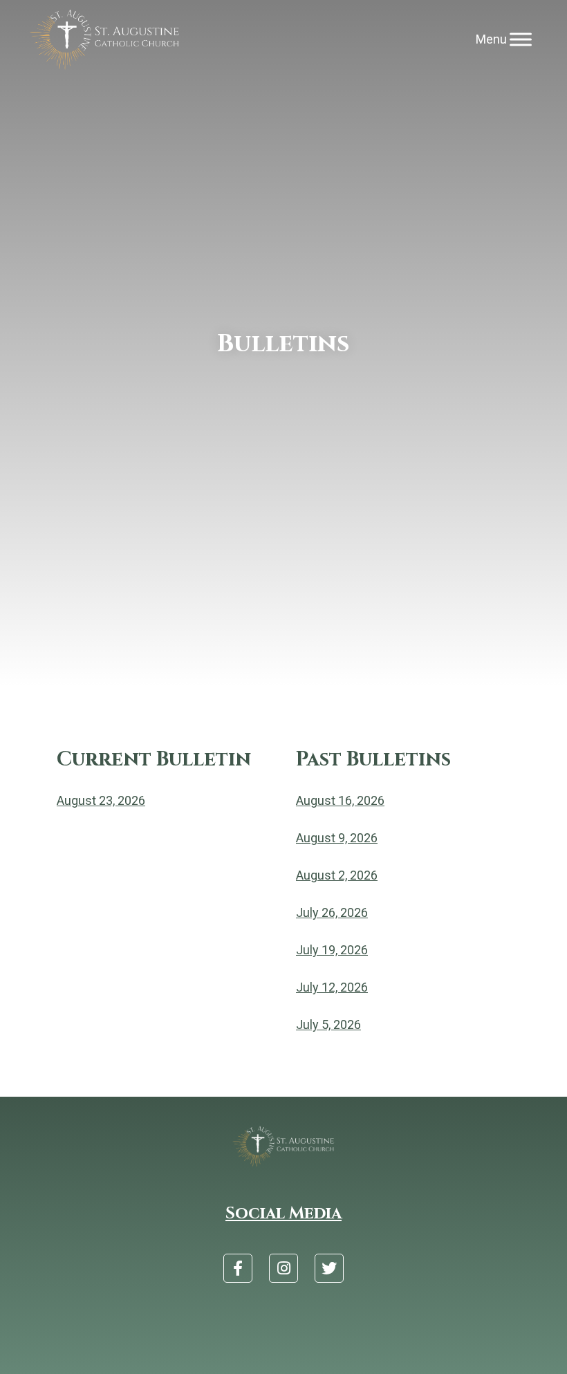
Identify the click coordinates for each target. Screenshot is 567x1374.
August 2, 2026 (337, 875)
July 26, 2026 (332, 912)
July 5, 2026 (328, 1024)
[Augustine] (104, 40)
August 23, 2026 (101, 800)
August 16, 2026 (340, 800)
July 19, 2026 (332, 950)
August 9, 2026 (337, 837)
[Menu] (521, 39)
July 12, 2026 (332, 987)
